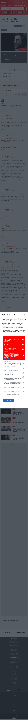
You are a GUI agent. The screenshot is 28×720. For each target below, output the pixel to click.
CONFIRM (8, 400)
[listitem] (14, 337)
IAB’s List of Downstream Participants (15, 332)
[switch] (23, 339)
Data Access (14, 405)
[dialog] (14, 360)
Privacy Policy (21, 405)
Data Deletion (6, 405)
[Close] (25, 315)
